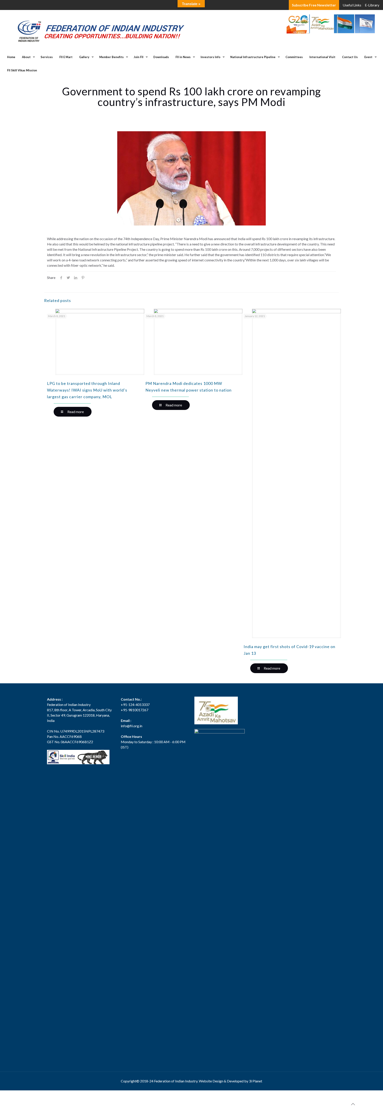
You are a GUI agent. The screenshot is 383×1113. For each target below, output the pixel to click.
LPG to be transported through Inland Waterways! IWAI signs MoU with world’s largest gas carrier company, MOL (87, 390)
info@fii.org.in (131, 726)
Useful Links (352, 5)
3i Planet (255, 1081)
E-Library (372, 5)
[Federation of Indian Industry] (99, 30)
